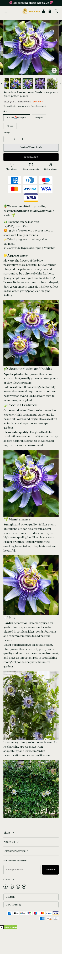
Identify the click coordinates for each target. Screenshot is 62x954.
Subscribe (50, 869)
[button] (5, 11)
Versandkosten (10, 106)
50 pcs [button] (10, 126)
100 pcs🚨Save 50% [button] (16, 117)
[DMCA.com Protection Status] (9, 928)
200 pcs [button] (39, 117)
